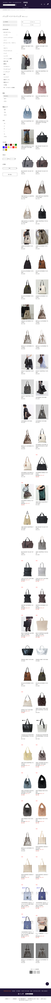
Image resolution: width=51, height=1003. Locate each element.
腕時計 (5, 63)
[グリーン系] (16, 145)
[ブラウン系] (11, 145)
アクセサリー (7, 66)
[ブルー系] (4, 147)
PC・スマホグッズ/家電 (9, 87)
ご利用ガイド (7, 998)
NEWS (13, 991)
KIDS (5, 101)
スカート (6, 48)
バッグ (5, 53)
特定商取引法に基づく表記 (33, 998)
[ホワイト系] (4, 145)
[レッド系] (13, 147)
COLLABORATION (16, 2)
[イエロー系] (9, 147)
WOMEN (6, 96)
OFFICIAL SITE (36, 991)
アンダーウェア (7, 69)
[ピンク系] (11, 147)
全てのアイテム (7, 32)
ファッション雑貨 (8, 58)
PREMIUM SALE (7, 991)
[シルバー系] (4, 150)
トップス (6, 34)
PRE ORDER (44, 991)
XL (4, 134)
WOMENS (5, 2)
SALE (5, 115)
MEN (5, 98)
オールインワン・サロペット (10, 44)
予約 (5, 112)
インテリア (6, 77)
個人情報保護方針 (22, 998)
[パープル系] (6, 147)
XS (4, 123)
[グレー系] (9, 145)
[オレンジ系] (16, 147)
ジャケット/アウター (8, 37)
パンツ (5, 40)
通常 (5, 109)
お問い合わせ (43, 998)
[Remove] (3, 21)
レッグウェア (7, 71)
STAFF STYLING (25, 991)
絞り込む (10, 174)
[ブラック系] (6, 145)
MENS (10, 2)
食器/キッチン (7, 79)
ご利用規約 (14, 998)
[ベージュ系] (13, 145)
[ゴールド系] (6, 150)
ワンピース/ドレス (8, 50)
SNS (31, 991)
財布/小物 (6, 61)
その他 (5, 84)
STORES (18, 991)
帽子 (5, 74)
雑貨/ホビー (6, 82)
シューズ (6, 56)
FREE (5, 136)
